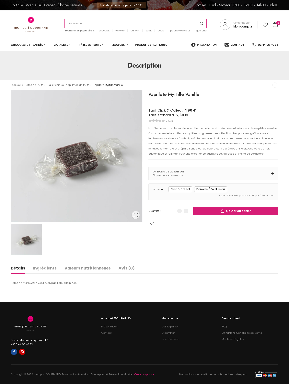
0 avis (169, 120)
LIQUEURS (118, 45)
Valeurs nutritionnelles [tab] (87, 268)
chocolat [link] (104, 30)
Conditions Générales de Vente (242, 333)
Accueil (16, 85)
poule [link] (161, 30)
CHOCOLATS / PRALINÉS (27, 45)
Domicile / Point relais (210, 189)
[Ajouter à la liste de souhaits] (151, 223)
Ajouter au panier (238, 211)
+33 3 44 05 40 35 (21, 344)
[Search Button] (201, 23)
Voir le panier (170, 326)
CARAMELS (61, 45)
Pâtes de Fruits (34, 85)
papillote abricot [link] (180, 30)
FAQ (224, 326)
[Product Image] (77, 156)
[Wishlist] (265, 24)
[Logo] (31, 25)
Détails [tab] (18, 268)
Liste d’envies (170, 339)
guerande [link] (202, 30)
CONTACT (237, 45)
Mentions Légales (233, 339)
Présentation (109, 326)
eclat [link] (148, 30)
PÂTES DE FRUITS (90, 45)
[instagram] (22, 352)
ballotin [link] (135, 30)
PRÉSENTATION (207, 45)
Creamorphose (144, 374)
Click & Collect (180, 189)
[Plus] (186, 211)
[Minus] (179, 211)
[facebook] (14, 352)
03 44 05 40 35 (268, 45)
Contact (106, 333)
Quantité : (154, 211)
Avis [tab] (127, 268)
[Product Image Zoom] (136, 215)
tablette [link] (119, 30)
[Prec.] (275, 85)
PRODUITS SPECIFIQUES (151, 45)
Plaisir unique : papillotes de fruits (68, 85)
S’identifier (168, 333)
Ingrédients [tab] (45, 268)
